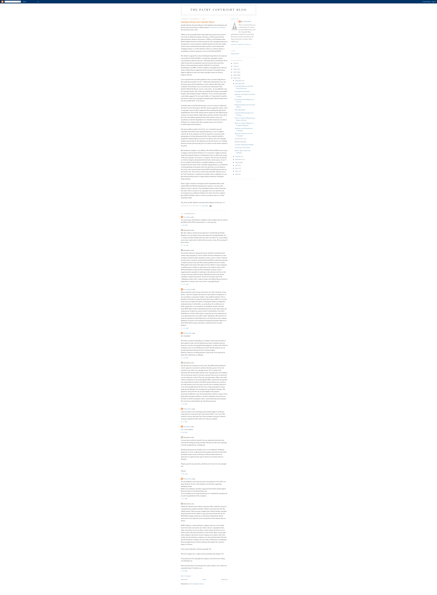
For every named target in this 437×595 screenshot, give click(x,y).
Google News (235, 54)
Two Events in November (242, 147)
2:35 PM (184, 404)
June (236, 168)
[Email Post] (210, 205)
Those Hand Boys (240, 110)
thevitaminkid (187, 289)
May (236, 171)
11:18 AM (184, 245)
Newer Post (184, 579)
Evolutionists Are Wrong (217, 27)
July (236, 165)
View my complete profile (241, 44)
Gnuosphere (187, 217)
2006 (235, 75)
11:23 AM (184, 284)
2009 (235, 66)
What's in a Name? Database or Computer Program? (244, 124)
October (237, 156)
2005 (235, 78)
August (237, 162)
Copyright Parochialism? (242, 91)
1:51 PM (184, 499)
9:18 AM (184, 474)
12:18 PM (184, 358)
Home (204, 579)
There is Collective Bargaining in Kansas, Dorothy (245, 119)
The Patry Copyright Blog (218, 9)
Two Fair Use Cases (240, 139)
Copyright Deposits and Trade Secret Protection (244, 87)
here (223, 202)
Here (182, 429)
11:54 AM (184, 328)
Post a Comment (186, 576)
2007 (235, 72)
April (237, 174)
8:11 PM (184, 422)
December (238, 80)
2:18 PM (184, 571)
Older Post (224, 579)
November (238, 83)
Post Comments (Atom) (196, 584)
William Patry (187, 333)
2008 (235, 69)
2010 (235, 63)
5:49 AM (184, 225)
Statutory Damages (240, 142)
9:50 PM (184, 432)
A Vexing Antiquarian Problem (244, 145)
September (238, 159)
